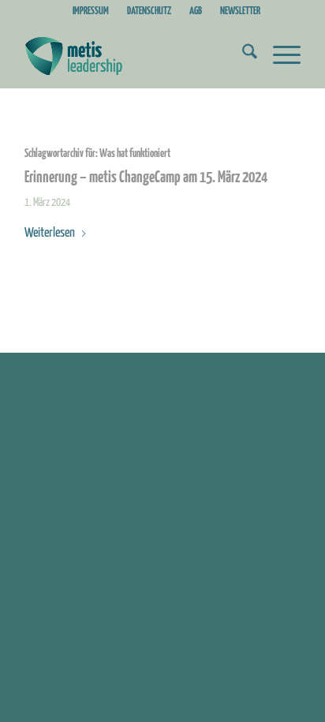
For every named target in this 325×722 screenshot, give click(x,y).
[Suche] (241, 56)
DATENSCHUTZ (149, 11)
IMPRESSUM (91, 11)
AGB (195, 11)
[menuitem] (91, 12)
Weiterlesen (49, 233)
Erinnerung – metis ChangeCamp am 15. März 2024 (145, 177)
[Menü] (279, 56)
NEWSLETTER (240, 11)
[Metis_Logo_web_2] (134, 56)
